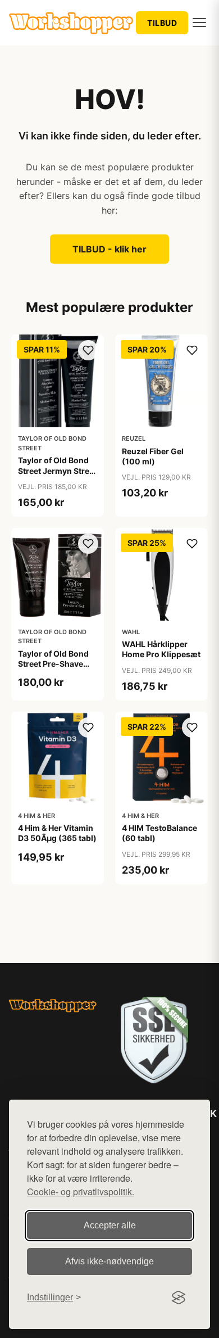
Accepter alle (110, 1225)
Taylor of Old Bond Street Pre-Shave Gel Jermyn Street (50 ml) (53, 669)
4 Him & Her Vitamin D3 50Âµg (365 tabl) (57, 833)
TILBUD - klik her (109, 249)
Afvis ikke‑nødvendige (109, 1261)
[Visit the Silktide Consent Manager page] (178, 1297)
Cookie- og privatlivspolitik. (80, 1191)
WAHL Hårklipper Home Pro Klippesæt (161, 649)
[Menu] (199, 22)
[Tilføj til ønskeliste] (88, 350)
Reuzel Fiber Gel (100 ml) (153, 456)
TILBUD (162, 23)
